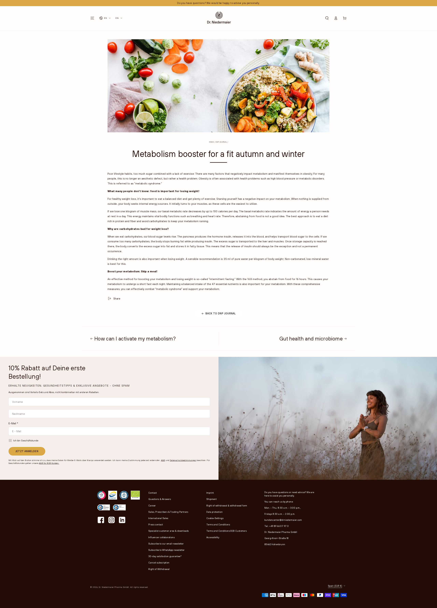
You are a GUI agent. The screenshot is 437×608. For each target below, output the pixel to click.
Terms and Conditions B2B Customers (226, 530)
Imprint (210, 492)
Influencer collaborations (161, 537)
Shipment (211, 499)
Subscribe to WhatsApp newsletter (166, 549)
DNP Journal (221, 142)
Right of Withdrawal (159, 569)
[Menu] (92, 18)
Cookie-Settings (214, 518)
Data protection (214, 511)
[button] (326, 18)
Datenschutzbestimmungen (183, 460)
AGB (163, 460)
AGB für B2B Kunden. (49, 463)
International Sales (158, 518)
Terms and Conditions (218, 524)
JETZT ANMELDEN (26, 451)
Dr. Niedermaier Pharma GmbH (114, 587)
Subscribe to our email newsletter (166, 543)
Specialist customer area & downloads (168, 530)
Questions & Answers (159, 499)
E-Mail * (13, 423)
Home (211, 142)
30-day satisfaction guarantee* (165, 556)
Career (152, 505)
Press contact (155, 524)
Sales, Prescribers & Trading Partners (168, 511)
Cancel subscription (159, 562)
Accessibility (212, 537)
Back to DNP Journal (221, 313)
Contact (152, 492)
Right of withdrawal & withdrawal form (226, 505)
